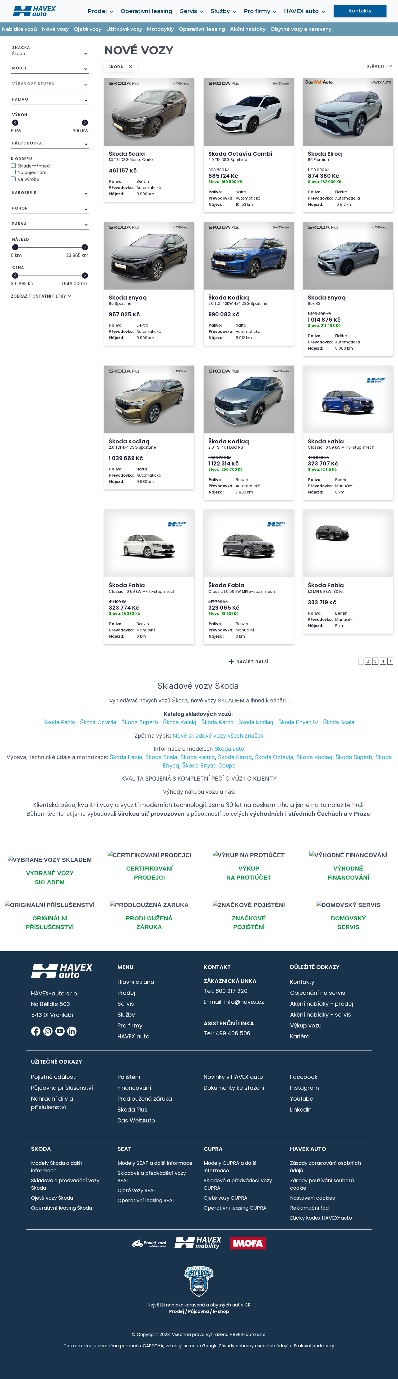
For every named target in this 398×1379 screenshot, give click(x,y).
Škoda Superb (354, 757)
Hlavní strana (136, 982)
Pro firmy (130, 1025)
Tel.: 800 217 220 (226, 991)
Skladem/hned (34, 166)
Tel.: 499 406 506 (227, 1033)
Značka (21, 47)
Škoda (41, 1148)
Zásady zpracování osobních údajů (325, 1166)
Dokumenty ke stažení (234, 1088)
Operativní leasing (147, 11)
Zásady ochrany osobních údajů (254, 1346)
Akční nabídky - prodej (321, 1004)
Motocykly (160, 29)
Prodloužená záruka (145, 1099)
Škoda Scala (161, 757)
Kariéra (300, 1036)
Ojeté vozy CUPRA (226, 1198)
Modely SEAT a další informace (155, 1163)
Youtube (301, 1099)
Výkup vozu (306, 1025)
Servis (126, 1004)
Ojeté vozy (87, 29)
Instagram (304, 1088)
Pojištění (129, 1077)
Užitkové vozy (124, 29)
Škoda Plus (132, 1109)
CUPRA (213, 1148)
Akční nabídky (248, 29)
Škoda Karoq (235, 757)
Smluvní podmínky (314, 1346)
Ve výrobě (28, 179)
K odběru (21, 158)
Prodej (126, 993)
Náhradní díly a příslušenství (52, 1103)
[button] (380, 66)
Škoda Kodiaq (314, 757)
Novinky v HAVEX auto (233, 1077)
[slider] (15, 123)
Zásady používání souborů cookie (322, 1184)
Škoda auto (229, 748)
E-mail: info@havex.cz (234, 1002)
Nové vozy (55, 29)
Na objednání (32, 172)
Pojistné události (53, 1077)
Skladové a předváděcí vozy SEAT (152, 1176)
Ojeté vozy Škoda (52, 1198)
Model (19, 68)
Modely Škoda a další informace (56, 1166)
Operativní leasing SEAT (147, 1200)
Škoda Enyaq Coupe (208, 765)
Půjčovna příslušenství (62, 1088)
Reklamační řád (309, 1207)
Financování (134, 1088)
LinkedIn (301, 1109)
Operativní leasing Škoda (61, 1207)
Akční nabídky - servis (320, 1014)
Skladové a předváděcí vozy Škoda (65, 1184)
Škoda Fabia (126, 757)
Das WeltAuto (136, 1120)
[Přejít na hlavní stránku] (34, 10)
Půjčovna (198, 1311)
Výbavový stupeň (33, 83)
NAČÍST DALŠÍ (252, 662)
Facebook (303, 1077)
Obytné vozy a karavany (301, 29)
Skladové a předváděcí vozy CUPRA (238, 1184)
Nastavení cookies (312, 1198)
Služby (126, 1014)
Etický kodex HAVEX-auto (321, 1217)
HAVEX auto (134, 1036)
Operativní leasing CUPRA (235, 1207)
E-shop (221, 1311)
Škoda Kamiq (197, 757)
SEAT (125, 1148)
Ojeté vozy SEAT (137, 1190)
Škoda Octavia (274, 757)
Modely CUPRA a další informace (230, 1166)
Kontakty (360, 11)
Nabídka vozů (19, 29)
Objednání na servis (317, 993)
